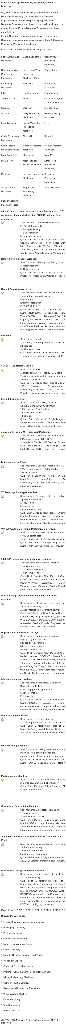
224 (52, 910)
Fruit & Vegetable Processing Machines (31, 127)
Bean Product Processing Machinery (51, 60)
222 (43, 910)
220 (34, 910)
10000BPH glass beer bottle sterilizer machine (26, 559)
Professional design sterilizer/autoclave (23, 870)
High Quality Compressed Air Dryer (20, 632)
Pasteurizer (7, 174)
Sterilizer (27, 108)
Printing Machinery (12, 933)
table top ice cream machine (16, 679)
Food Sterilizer (8, 123)
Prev (10, 910)
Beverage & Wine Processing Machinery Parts (32, 74)
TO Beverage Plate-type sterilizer (19, 492)
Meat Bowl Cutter (10, 155)
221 (39, 910)
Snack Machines (52, 187)
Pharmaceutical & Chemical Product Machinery (27, 971)
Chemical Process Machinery (18, 966)
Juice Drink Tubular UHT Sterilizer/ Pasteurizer (26, 432)
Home (4, 49)
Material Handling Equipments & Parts (22, 955)
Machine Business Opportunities (32, 1020)
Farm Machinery (11, 949)
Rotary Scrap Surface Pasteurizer (19, 259)
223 (48, 910)
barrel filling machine (12, 399)
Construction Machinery (15, 938)
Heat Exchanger (31, 93)
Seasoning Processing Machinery (50, 178)
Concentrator (51, 70)
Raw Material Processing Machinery (21, 988)
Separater (6, 108)
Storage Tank (51, 108)
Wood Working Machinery (16, 994)
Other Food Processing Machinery (50, 164)
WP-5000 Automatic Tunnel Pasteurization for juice (29, 529)
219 (30, 910)
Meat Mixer (50, 155)
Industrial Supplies (12, 960)
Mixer (26, 98)
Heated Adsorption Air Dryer (16, 289)
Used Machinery (11, 1005)
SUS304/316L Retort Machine (17, 365)
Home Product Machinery (16, 983)
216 (16, 910)
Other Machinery (11, 999)
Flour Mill (27, 136)
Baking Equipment (32, 56)
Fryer (47, 123)
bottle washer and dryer (14, 462)
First (3, 910)
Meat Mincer (29, 155)
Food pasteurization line (14, 715)
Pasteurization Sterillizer (14, 776)
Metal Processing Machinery (17, 944)
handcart (6, 335)
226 (61, 910)
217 (21, 910)
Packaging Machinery (14, 927)
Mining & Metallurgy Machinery (19, 977)
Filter (3, 93)
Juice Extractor (8, 98)
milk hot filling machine (14, 745)
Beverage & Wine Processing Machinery (10, 74)
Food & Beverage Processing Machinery (31, 49)
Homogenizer (51, 93)
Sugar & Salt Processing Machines (29, 191)
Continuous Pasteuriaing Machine (20, 806)
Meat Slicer (7, 160)
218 (25, 910)
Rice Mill (48, 136)
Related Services (12, 1010)
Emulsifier (28, 83)
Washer (5, 113)
